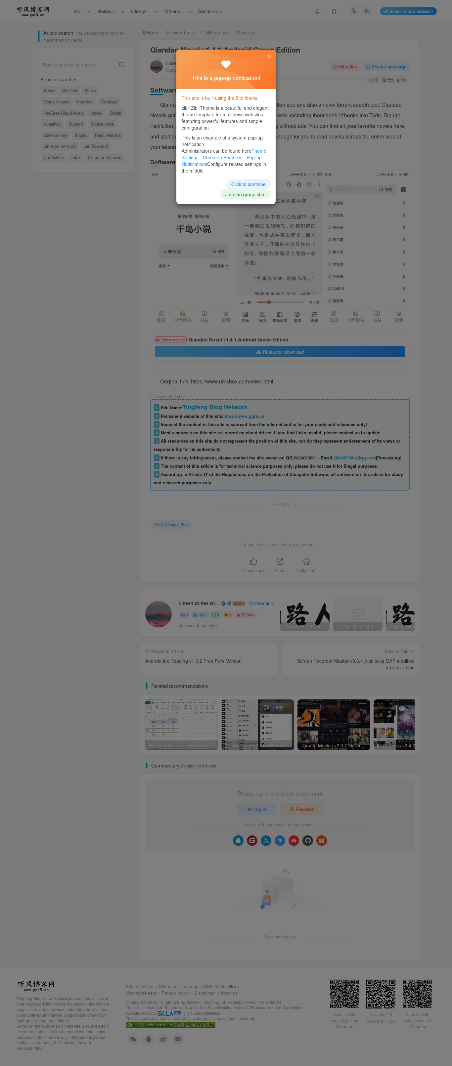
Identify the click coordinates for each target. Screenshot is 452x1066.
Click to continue (248, 184)
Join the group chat (245, 194)
